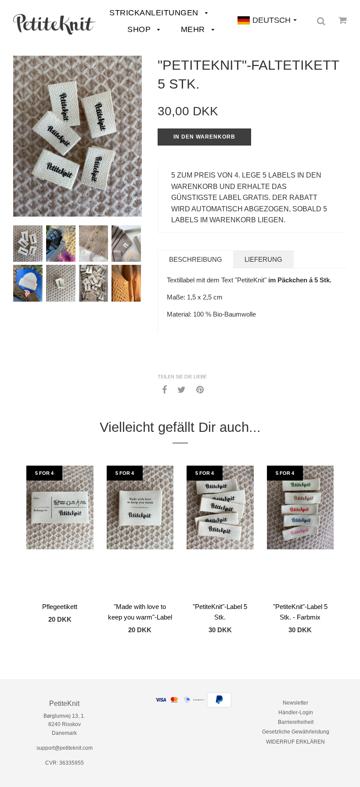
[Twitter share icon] (181, 389)
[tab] (196, 259)
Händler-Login (295, 712)
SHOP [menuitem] (140, 29)
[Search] (321, 21)
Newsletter (295, 703)
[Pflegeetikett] (60, 531)
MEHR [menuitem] (194, 29)
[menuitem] (55, 24)
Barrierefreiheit (295, 722)
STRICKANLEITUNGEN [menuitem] (155, 12)
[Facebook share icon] (164, 389)
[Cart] (342, 20)
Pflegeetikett (59, 606)
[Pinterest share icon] (200, 389)
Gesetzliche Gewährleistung (295, 732)
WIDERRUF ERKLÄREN (295, 742)
